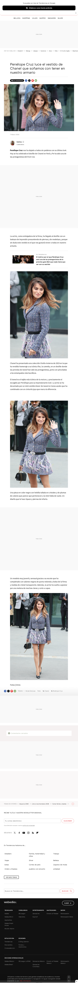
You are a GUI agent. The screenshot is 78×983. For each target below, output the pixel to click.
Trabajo (56, 854)
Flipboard (32, 80)
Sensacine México (39, 961)
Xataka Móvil (9, 917)
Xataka (7, 913)
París (39, 691)
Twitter (29, 80)
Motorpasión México (65, 962)
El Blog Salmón (24, 941)
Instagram (28, 832)
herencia (43, 51)
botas (7, 865)
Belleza (56, 860)
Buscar (65, 891)
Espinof (35, 917)
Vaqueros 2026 (24, 804)
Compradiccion (10, 948)
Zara (50, 51)
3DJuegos (22, 913)
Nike (56, 51)
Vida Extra (22, 917)
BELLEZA (17, 18)
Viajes (7, 860)
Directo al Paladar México (52, 962)
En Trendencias (41, 254)
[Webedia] (10, 902)
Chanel (46, 691)
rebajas (35, 51)
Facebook (26, 80)
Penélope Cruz (58, 691)
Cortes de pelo (34, 865)
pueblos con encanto (37, 869)
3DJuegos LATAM (24, 961)
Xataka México (9, 961)
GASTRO (42, 18)
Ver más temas (11, 877)
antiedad (56, 869)
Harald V (20, 51)
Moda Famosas (30, 691)
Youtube (23, 832)
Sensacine (36, 913)
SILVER (60, 18)
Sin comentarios (18, 80)
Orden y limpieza (11, 869)
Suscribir (68, 821)
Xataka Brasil (9, 964)
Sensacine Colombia (36, 965)
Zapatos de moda (60, 865)
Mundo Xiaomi (9, 928)
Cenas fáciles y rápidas (59, 804)
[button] (20, 142)
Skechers (75, 51)
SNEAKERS (52, 18)
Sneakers (8, 854)
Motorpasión (65, 913)
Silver (31, 860)
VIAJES (34, 18)
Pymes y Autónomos (22, 946)
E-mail (36, 80)
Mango (28, 51)
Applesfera (8, 920)
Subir (66, 903)
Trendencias (8, 941)
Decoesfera (8, 945)
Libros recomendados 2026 (40, 804)
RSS (33, 832)
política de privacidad (29, 825)
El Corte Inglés (65, 51)
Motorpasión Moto (67, 917)
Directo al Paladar (52, 913)
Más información (25, 981)
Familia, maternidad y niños (37, 855)
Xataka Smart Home (9, 924)
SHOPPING (26, 18)
